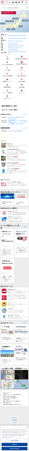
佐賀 (12, 51)
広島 (17, 47)
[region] (14, 438)
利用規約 (14, 420)
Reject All (14, 444)
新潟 (9, 41)
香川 (12, 49)
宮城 (18, 35)
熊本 (17, 51)
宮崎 (22, 51)
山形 (23, 35)
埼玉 (17, 38)
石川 (14, 41)
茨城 (9, 38)
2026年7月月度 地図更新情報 (15, 130)
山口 (19, 47)
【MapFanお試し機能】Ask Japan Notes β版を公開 (16, 118)
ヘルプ (14, 422)
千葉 (19, 38)
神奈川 (24, 38)
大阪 (12, 45)
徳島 (9, 49)
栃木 (12, 38)
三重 (17, 44)
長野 (22, 41)
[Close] (27, 427)
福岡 (9, 51)
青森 (13, 35)
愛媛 (14, 49)
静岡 (12, 44)
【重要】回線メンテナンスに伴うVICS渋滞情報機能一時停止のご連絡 (17, 123)
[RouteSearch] (9, 2)
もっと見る (24, 114)
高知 (17, 49)
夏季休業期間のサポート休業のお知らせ (18, 120)
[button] (14, 106)
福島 (25, 35)
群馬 (14, 38)
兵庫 (17, 45)
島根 (12, 47)
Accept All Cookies (14, 448)
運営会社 (14, 417)
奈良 (19, 45)
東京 (22, 38)
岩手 (15, 35)
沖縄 (9, 53)
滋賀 (9, 45)
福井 (17, 41)
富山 (12, 41)
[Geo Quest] (22, 2)
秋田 (20, 35)
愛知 (14, 44)
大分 (19, 51)
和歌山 (22, 45)
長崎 (14, 51)
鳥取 (9, 47)
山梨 (19, 41)
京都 (14, 45)
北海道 (9, 35)
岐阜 (9, 44)
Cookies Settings (14, 440)
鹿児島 (24, 51)
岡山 (14, 47)
